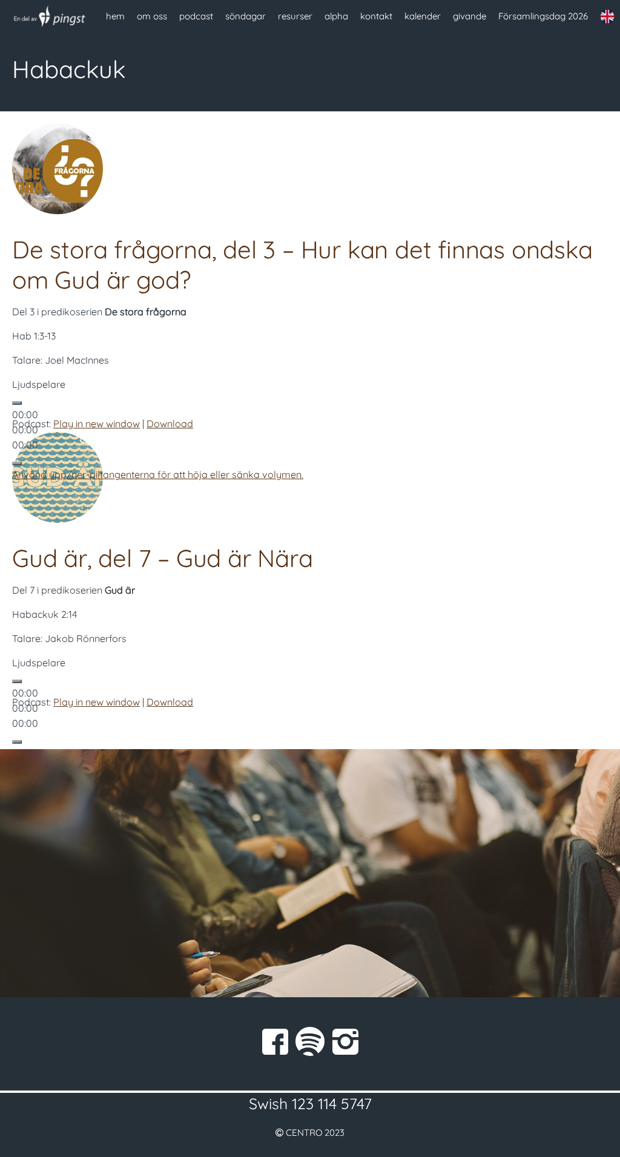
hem (115, 16)
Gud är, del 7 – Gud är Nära (162, 558)
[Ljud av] (17, 463)
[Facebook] (275, 1041)
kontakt (376, 16)
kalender (422, 16)
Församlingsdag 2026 (543, 16)
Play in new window (96, 424)
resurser (295, 16)
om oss (152, 16)
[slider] (157, 474)
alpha (336, 16)
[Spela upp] (17, 403)
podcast (196, 16)
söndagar (245, 16)
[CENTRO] (50, 16)
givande (469, 16)
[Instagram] (345, 1041)
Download (170, 424)
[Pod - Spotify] (310, 1041)
